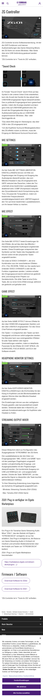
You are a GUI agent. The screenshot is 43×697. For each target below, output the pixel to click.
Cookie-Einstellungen (21, 680)
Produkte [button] (5, 618)
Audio (31, 612)
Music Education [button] (7, 624)
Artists (4, 635)
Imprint (5, 676)
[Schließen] (40, 638)
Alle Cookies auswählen (21, 693)
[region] (21, 666)
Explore (21, 614)
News (3, 629)
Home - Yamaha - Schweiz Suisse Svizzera (15, 612)
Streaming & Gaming (10, 614)
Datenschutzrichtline (16, 676)
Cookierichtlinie (28, 676)
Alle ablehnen (21, 687)
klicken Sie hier (8, 669)
